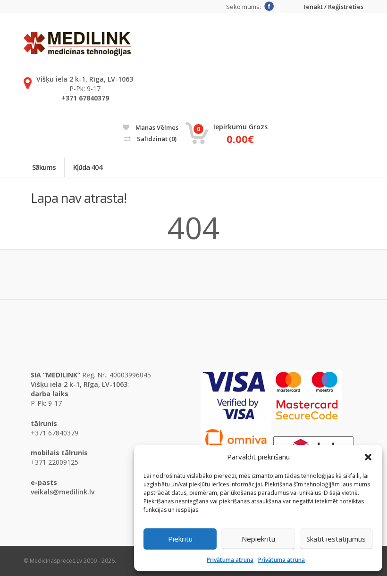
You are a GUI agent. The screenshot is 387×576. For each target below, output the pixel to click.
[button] (368, 457)
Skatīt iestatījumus (336, 538)
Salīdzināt (156, 138)
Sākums (44, 167)
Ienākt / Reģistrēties (333, 6)
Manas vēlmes (156, 127)
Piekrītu (180, 538)
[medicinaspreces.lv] (77, 44)
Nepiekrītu (258, 538)
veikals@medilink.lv (62, 491)
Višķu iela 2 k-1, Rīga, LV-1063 (84, 79)
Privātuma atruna (230, 560)
